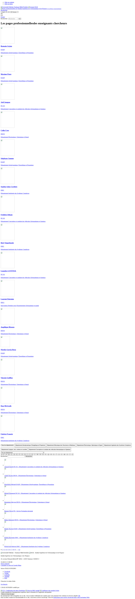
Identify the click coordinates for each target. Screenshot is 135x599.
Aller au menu (8, 4)
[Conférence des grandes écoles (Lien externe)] (49, 590)
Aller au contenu (9, 2)
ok (19, 18)
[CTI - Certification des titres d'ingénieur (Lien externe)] (13, 590)
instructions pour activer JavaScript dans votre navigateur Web (71, 597)
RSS (5, 578)
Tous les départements (7, 445)
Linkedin (7, 575)
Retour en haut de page (7, 594)
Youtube (6, 576)
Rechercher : (4, 18)
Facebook (7, 571)
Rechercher (4, 10)
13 (19, 549)
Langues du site (5, 12)
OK (79, 596)
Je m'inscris (4, 584)
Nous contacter (5, 563)
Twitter (6, 573)
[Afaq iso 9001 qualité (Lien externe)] (32, 590)
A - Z (2, 454)
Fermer (3, 17)
